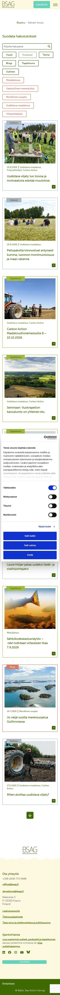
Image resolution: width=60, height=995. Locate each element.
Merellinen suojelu (16, 96)
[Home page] (30, 850)
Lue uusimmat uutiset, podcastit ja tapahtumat (29, 939)
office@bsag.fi (11, 884)
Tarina (46, 54)
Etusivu (21, 22)
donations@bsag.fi (13, 891)
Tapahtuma (28, 63)
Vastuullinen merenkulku (20, 88)
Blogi (9, 63)
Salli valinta (30, 545)
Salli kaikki (30, 536)
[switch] (52, 496)
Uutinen (10, 71)
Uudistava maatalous (18, 105)
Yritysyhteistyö (14, 113)
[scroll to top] (51, 984)
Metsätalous (13, 80)
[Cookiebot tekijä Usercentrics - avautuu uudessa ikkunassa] (44, 437)
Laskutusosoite (11, 910)
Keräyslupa (8, 983)
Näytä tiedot (45, 526)
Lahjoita (42, 4)
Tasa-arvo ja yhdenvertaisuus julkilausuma (27, 922)
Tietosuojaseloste (13, 916)
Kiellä (30, 555)
